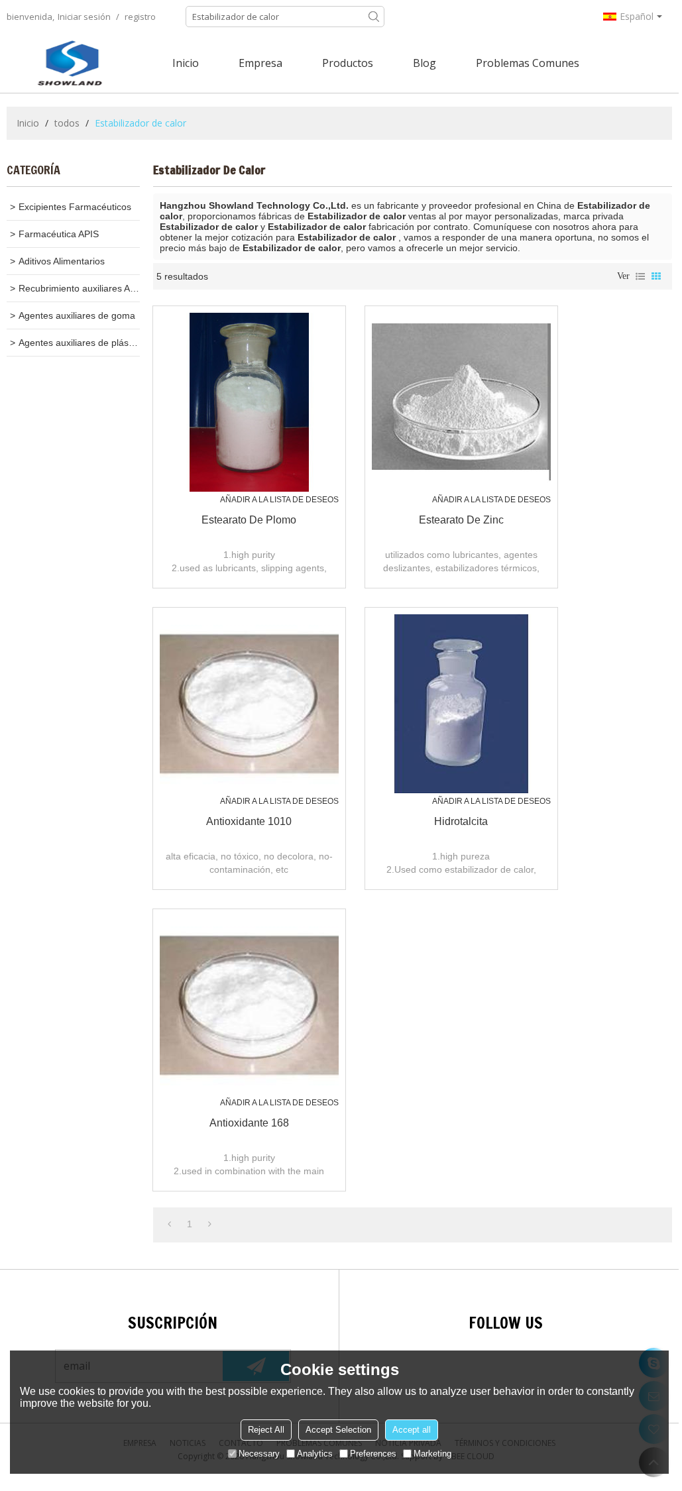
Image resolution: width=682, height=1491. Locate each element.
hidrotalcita (461, 821)
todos (67, 123)
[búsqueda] (374, 17)
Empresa (260, 63)
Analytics (315, 1454)
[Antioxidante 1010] (249, 703)
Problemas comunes (527, 63)
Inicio (185, 63)
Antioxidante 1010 (249, 821)
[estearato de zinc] (461, 402)
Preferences (373, 1454)
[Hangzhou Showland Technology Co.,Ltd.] (70, 63)
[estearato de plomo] (249, 402)
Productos (347, 63)
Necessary (259, 1454)
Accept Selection (338, 1430)
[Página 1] (169, 1224)
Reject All (266, 1430)
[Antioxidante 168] (249, 1005)
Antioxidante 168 (249, 1123)
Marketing (432, 1454)
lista (640, 276)
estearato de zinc (461, 519)
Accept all (411, 1430)
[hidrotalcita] (461, 703)
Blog (424, 63)
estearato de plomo (248, 519)
